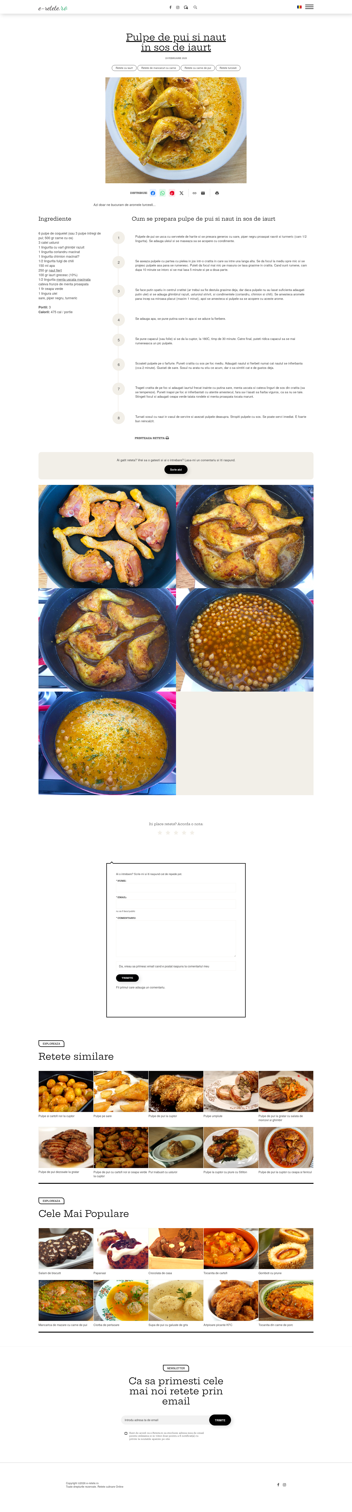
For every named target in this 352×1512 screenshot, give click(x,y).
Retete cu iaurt (124, 68)
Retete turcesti (228, 68)
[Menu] (309, 7)
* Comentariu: (126, 918)
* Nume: (121, 880)
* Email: (121, 897)
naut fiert (55, 270)
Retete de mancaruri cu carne (158, 68)
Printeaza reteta (150, 438)
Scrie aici (176, 469)
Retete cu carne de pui (198, 68)
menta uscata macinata (73, 279)
